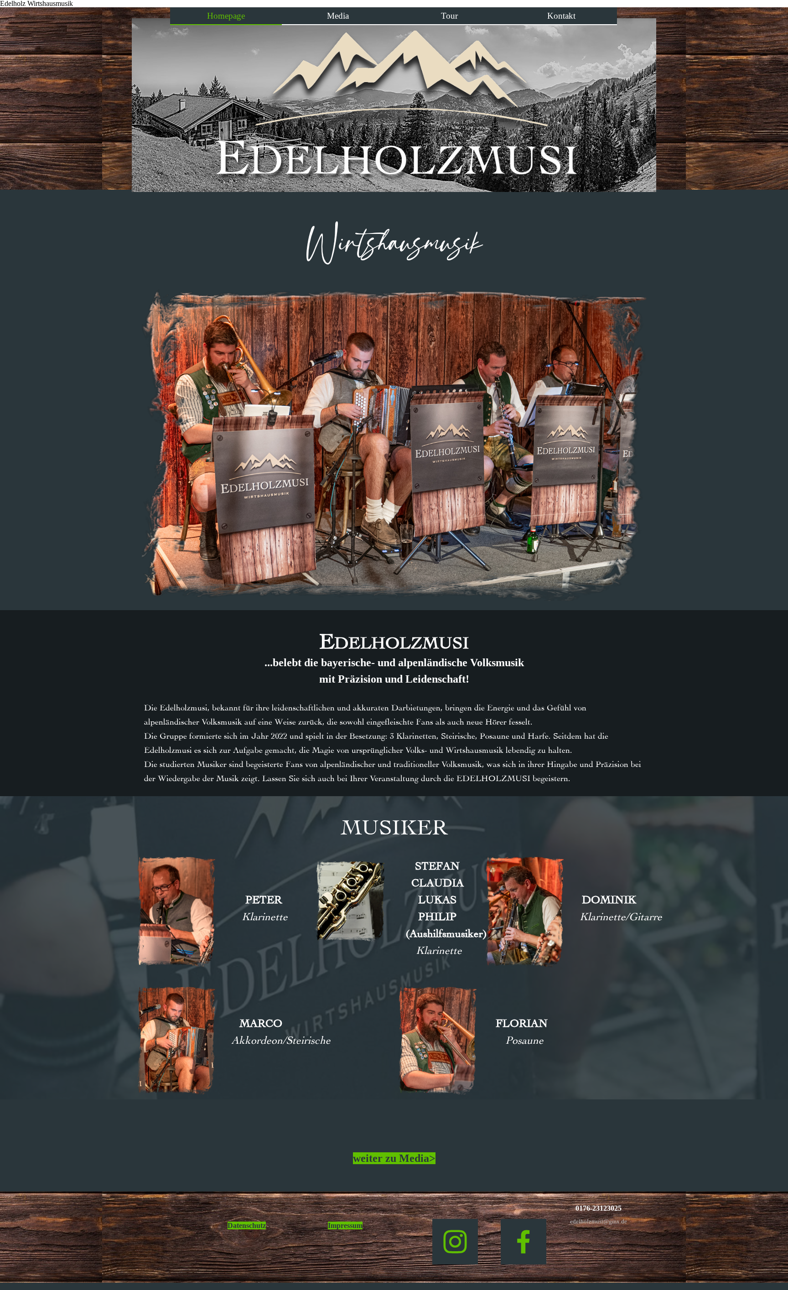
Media (338, 16)
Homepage (226, 16)
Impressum (345, 1225)
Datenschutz (247, 1225)
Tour (449, 16)
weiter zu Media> (394, 1158)
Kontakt (561, 16)
